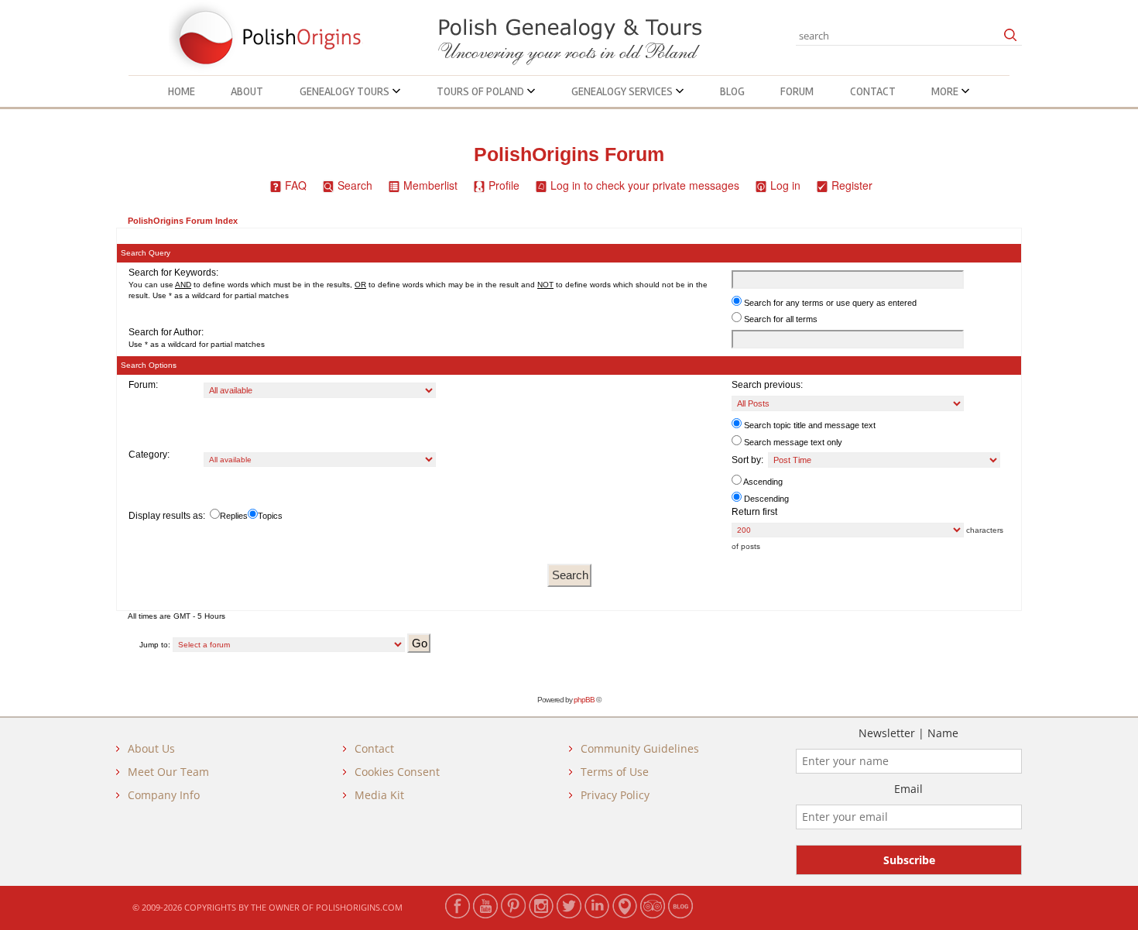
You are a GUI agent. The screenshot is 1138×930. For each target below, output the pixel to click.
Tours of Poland (481, 91)
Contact (873, 91)
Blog (732, 91)
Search (355, 185)
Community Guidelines (640, 748)
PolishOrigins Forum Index (183, 220)
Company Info (164, 795)
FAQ (296, 185)
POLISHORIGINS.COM (359, 907)
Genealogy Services (623, 91)
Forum (797, 91)
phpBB (584, 699)
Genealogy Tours (346, 91)
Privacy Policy (615, 795)
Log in (785, 185)
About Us (151, 748)
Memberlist (430, 185)
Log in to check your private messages (644, 185)
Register (851, 185)
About (247, 91)
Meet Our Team (168, 771)
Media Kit (379, 795)
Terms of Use (615, 771)
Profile (503, 185)
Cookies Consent (397, 771)
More (946, 91)
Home (181, 91)
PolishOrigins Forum (569, 154)
